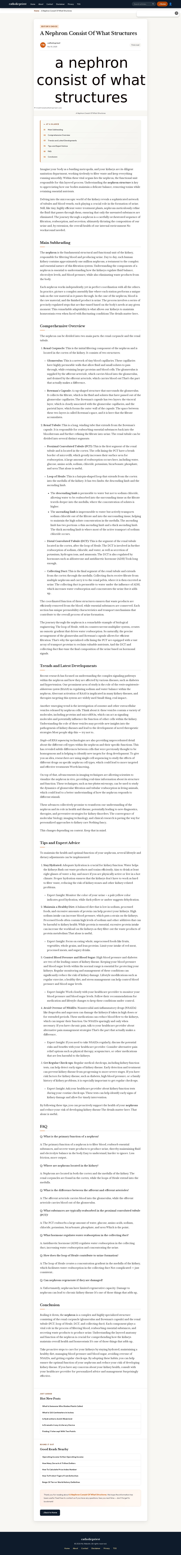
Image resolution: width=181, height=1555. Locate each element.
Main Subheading (55, 129)
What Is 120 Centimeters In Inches (58, 1412)
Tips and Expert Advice (58, 146)
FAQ (49, 151)
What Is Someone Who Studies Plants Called (62, 1406)
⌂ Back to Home (50, 1512)
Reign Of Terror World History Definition (61, 1482)
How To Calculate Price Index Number (59, 1469)
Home (32, 4)
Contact (50, 4)
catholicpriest (17, 4)
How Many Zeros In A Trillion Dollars (58, 1463)
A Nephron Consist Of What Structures (88, 1494)
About (40, 4)
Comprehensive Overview (59, 135)
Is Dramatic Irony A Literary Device (58, 1425)
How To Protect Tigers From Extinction (60, 1475)
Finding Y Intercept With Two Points (59, 1431)
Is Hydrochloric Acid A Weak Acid (57, 1419)
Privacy (71, 4)
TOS (78, 4)
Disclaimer (60, 4)
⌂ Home (162, 4)
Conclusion (52, 157)
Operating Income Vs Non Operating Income (62, 1457)
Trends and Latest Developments (62, 140)
